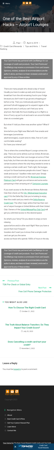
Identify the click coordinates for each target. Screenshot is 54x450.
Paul (18, 43)
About (9, 415)
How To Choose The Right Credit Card (27, 307)
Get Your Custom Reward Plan (18, 423)
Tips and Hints (31, 46)
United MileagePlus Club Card (33, 210)
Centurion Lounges (40, 184)
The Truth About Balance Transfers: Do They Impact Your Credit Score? (27, 326)
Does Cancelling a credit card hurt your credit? (27, 343)
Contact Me (11, 430)
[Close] (15, 446)
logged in (17, 369)
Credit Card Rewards (13, 46)
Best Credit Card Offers (16, 419)
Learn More (11, 427)
